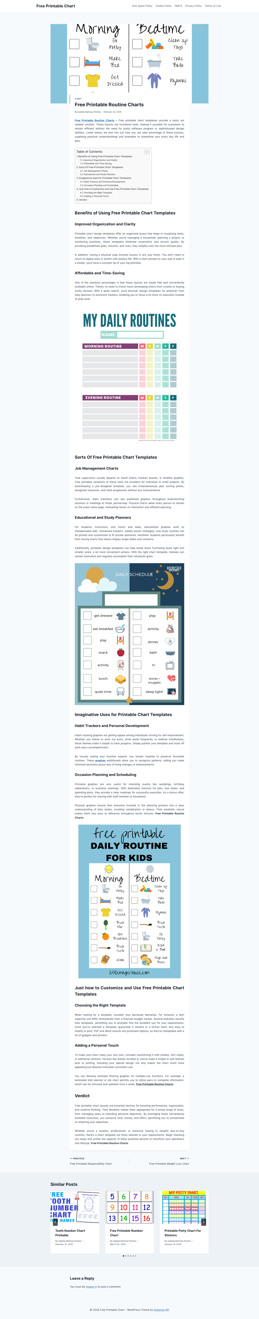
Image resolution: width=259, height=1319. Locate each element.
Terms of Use (213, 5)
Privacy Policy (193, 5)
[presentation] (75, 1207)
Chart (78, 99)
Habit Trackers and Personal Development (104, 181)
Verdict (83, 199)
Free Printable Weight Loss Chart (169, 1161)
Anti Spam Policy (142, 5)
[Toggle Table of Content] (145, 151)
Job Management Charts (96, 171)
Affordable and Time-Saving (98, 163)
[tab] (123, 1256)
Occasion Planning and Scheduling (101, 185)
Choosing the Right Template (98, 192)
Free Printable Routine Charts (95, 120)
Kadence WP (161, 1309)
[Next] (203, 1222)
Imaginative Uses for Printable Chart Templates (105, 178)
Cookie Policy (164, 5)
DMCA (178, 5)
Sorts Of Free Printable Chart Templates (101, 167)
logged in (91, 1286)
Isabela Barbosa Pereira (89, 112)
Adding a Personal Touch (96, 196)
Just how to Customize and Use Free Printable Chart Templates (114, 189)
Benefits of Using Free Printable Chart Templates (105, 156)
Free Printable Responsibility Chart (91, 1161)
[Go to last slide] (55, 1222)
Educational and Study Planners (99, 174)
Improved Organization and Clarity (100, 160)
